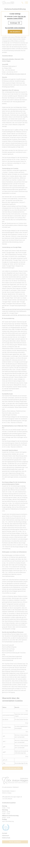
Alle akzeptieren (15, 31)
